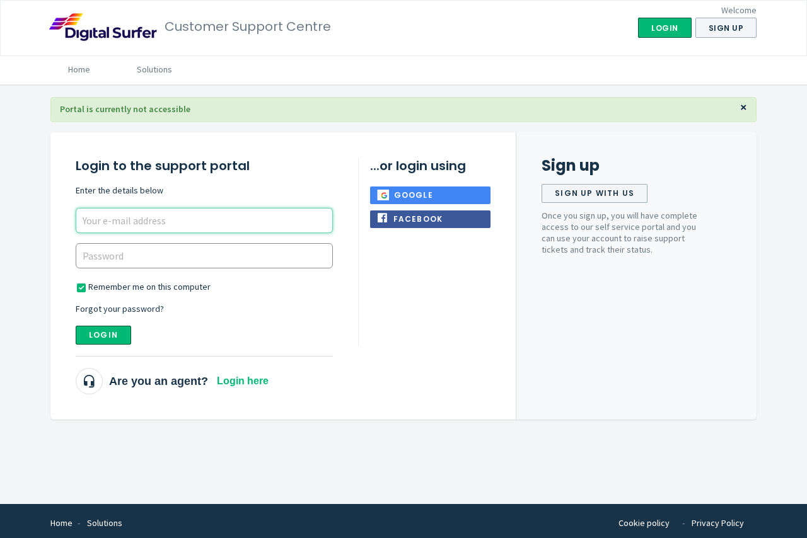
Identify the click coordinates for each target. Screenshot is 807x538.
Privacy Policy (718, 523)
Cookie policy (644, 523)
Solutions (154, 69)
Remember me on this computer (149, 286)
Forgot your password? (120, 308)
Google (413, 195)
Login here (243, 380)
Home (79, 69)
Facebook (418, 219)
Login (103, 334)
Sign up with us (594, 193)
